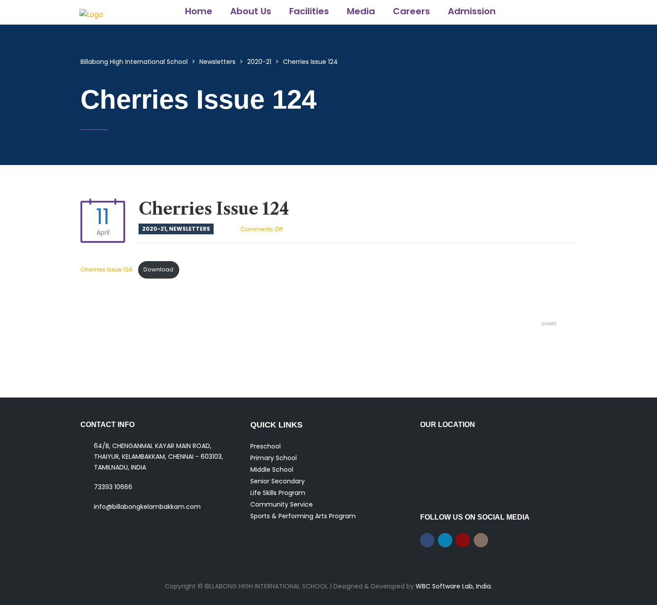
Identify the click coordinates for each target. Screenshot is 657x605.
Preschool (265, 446)
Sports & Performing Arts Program (303, 516)
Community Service (281, 504)
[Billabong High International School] (91, 12)
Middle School (271, 469)
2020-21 (154, 229)
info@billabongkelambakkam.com (147, 506)
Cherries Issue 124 (107, 269)
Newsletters (189, 229)
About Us (250, 11)
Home (198, 11)
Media (361, 11)
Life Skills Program (277, 492)
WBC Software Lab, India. (454, 586)
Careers (411, 11)
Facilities (309, 11)
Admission (472, 11)
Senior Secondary (277, 481)
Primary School (273, 457)
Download (158, 269)
